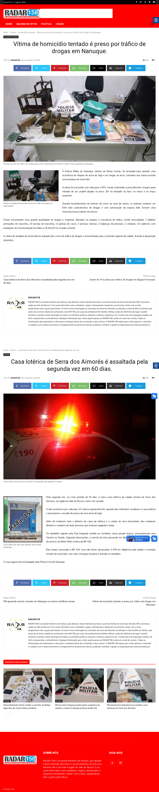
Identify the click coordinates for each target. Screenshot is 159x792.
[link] (136, 2)
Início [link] (5, 32)
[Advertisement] (76, 13)
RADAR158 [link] (15, 60)
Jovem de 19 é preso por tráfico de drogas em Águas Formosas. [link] (122, 279)
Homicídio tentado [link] (26, 32)
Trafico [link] (13, 32)
